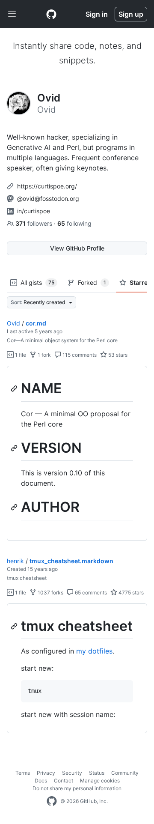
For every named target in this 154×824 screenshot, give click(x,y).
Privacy (46, 773)
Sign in (97, 14)
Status (96, 773)
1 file (20, 355)
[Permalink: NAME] (15, 388)
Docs (41, 780)
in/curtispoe (33, 211)
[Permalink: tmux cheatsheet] (15, 626)
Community (125, 773)
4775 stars (130, 592)
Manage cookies (100, 780)
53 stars (117, 355)
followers (34, 223)
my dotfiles (94, 651)
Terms (22, 773)
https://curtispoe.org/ (47, 186)
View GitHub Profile (77, 248)
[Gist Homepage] (51, 14)
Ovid (13, 323)
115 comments (79, 355)
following (74, 223)
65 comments (90, 592)
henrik (15, 560)
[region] (77, 453)
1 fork (43, 355)
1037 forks (49, 592)
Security (72, 773)
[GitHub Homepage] (52, 801)
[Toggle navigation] (12, 14)
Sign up (130, 14)
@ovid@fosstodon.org (48, 198)
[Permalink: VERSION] (15, 448)
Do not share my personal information (77, 788)
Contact (63, 780)
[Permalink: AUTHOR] (15, 508)
